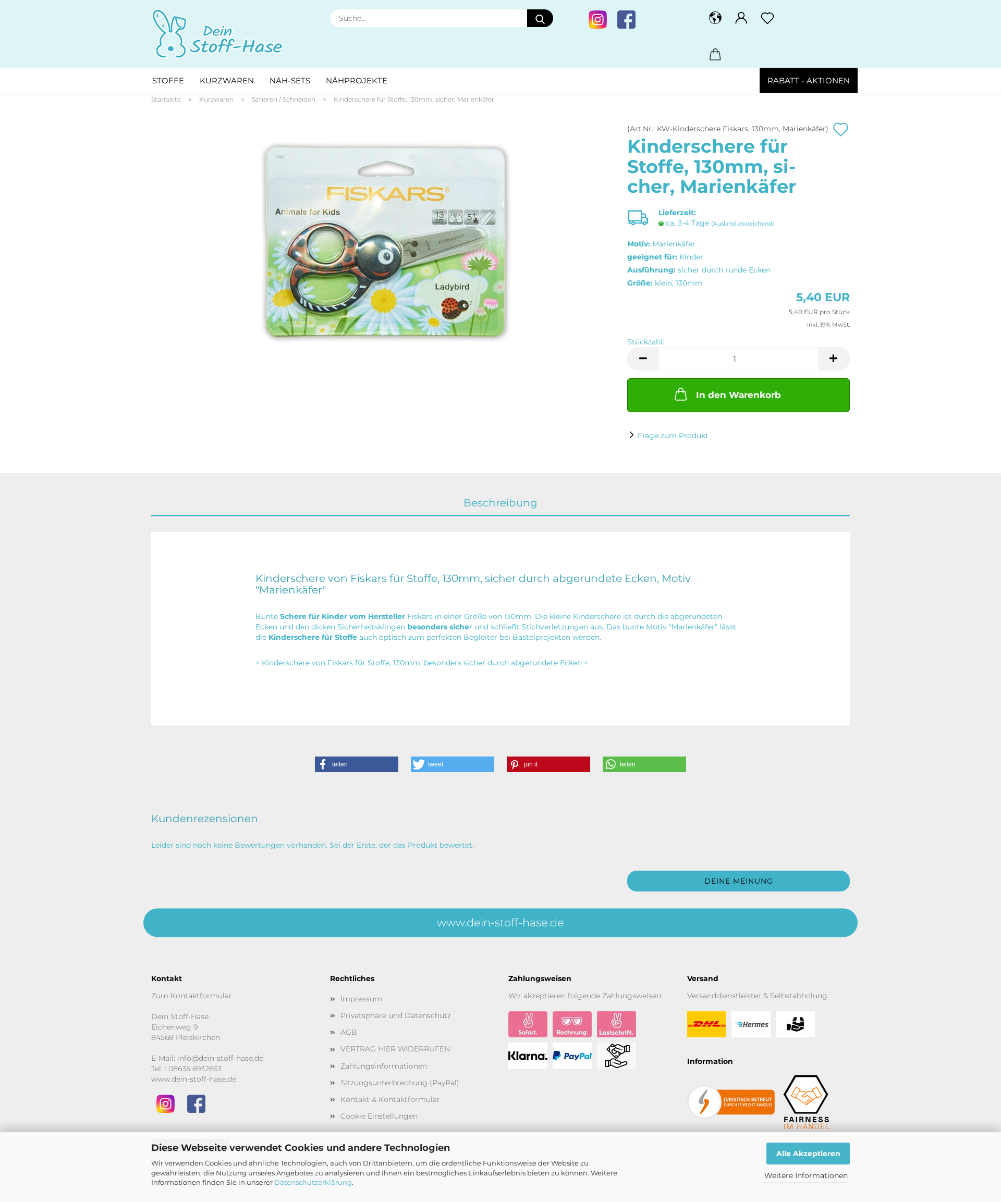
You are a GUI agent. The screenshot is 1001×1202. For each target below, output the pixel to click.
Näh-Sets (290, 80)
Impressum (361, 998)
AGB (348, 1032)
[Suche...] (540, 18)
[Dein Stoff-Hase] (221, 34)
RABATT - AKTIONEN (808, 80)
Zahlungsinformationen (383, 1066)
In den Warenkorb (738, 395)
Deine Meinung (738, 881)
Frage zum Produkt (673, 435)
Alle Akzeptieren (808, 1153)
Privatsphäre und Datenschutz (395, 1015)
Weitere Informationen (806, 1175)
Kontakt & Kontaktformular (390, 1099)
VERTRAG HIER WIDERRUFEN (395, 1049)
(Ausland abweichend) (742, 223)
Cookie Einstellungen (379, 1116)
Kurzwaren (227, 80)
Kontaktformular (201, 995)
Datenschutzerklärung (313, 1182)
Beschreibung (500, 503)
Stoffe (168, 80)
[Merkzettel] (767, 18)
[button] (715, 18)
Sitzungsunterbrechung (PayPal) (399, 1082)
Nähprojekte (356, 80)
